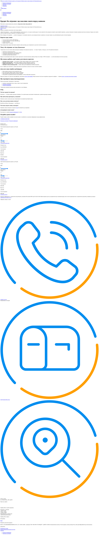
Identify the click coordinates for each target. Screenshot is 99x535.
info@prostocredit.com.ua (5, 399)
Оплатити (5, 6)
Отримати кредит (3, 25)
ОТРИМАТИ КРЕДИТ (4, 118)
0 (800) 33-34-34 (3, 299)
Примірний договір (4, 528)
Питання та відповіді (7, 3)
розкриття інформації (7, 85)
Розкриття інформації (7, 2)
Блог (1, 520)
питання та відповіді (7, 84)
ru (0, 10)
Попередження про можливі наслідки (7, 529)
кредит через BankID (29, 76)
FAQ (17, 107)
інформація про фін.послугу (5, 197)
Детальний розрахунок (4, 143)
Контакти (4, 14)
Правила (2, 530)
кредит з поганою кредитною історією (69, 76)
